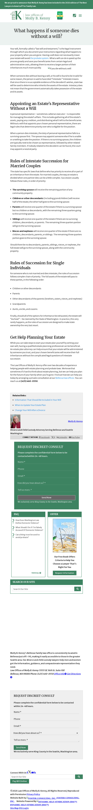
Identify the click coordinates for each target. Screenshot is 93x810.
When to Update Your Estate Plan (30, 405)
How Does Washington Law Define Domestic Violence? (26, 521)
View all (35, 573)
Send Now (46, 497)
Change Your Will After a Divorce (30, 410)
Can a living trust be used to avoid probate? (26, 536)
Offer (54, 514)
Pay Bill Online (19, 781)
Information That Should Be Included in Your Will (38, 400)
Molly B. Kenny (75, 421)
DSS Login (24, 808)
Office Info (59, 674)
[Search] (77, 589)
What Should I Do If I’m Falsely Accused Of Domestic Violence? (28, 529)
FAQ (16, 514)
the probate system (39, 58)
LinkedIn (63, 437)
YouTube (75, 437)
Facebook (45, 437)
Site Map (14, 808)
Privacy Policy (33, 794)
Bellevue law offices (64, 378)
